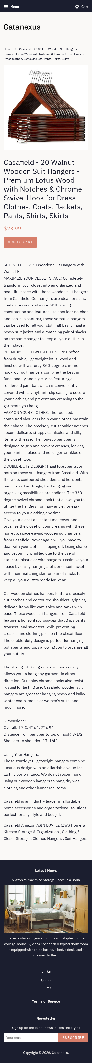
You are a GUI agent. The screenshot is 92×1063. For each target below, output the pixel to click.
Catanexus (60, 1052)
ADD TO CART (20, 242)
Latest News (46, 870)
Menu (14, 6)
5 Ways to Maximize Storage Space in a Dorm (46, 880)
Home (8, 49)
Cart (84, 6)
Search (46, 980)
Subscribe (73, 1037)
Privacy (46, 987)
